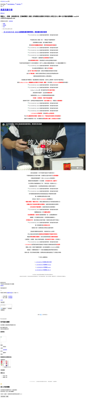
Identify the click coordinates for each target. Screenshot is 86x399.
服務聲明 (55, 381)
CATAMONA (43, 262)
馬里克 (2, 285)
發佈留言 (2, 310)
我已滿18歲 (3, 396)
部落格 (4, 25)
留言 (11, 292)
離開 (7, 396)
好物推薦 (10, 297)
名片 (4, 26)
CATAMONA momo (44, 267)
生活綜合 (11, 21)
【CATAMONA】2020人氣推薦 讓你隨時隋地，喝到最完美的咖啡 (25, 32)
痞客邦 (8, 292)
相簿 (4, 23)
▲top (2, 299)
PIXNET (33, 381)
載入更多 (2, 302)
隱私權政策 (50, 381)
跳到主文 (3, 13)
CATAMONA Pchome (43, 264)
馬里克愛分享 (7, 10)
